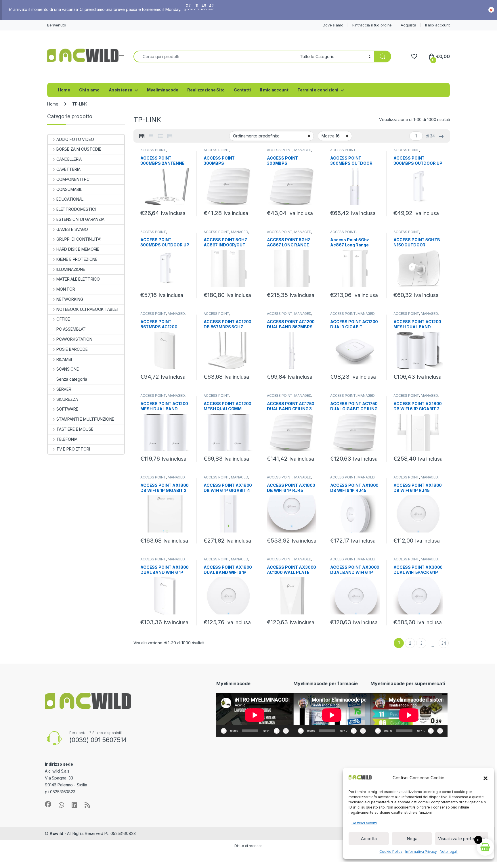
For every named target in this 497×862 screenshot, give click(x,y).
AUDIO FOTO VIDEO (75, 139)
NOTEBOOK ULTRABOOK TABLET (87, 309)
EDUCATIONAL (69, 199)
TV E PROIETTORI (73, 449)
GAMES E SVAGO (72, 229)
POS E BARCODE (72, 349)
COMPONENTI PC (72, 179)
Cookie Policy (390, 851)
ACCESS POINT (153, 150)
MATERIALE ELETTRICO (78, 279)
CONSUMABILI (69, 189)
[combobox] (215, 56)
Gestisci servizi (364, 823)
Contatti (242, 89)
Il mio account (437, 25)
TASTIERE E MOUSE (74, 429)
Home (64, 89)
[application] (254, 715)
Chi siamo (89, 89)
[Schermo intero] (286, 731)
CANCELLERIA (69, 159)
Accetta (369, 838)
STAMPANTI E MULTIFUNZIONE (85, 419)
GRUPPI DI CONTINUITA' (79, 239)
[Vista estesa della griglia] (151, 136)
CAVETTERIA (68, 169)
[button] (485, 778)
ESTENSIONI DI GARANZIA (80, 219)
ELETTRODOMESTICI (76, 209)
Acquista (408, 25)
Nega (412, 838)
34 (443, 643)
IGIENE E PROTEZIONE (77, 259)
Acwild (56, 833)
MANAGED (302, 150)
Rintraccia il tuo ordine (372, 25)
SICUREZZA (67, 399)
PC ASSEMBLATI (71, 329)
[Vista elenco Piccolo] (169, 136)
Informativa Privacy (421, 851)
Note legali (449, 851)
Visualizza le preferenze (461, 838)
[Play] (224, 731)
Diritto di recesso (248, 846)
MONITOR (65, 289)
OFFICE (63, 319)
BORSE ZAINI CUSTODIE (78, 149)
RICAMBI (64, 359)
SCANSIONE (67, 369)
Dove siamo (333, 25)
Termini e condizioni (317, 89)
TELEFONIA (66, 439)
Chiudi (491, 10)
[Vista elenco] (160, 136)
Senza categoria (71, 379)
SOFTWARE (67, 409)
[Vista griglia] (141, 136)
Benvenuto (56, 25)
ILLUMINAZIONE (70, 269)
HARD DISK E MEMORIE (77, 249)
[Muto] (277, 731)
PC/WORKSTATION (74, 339)
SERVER (63, 389)
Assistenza (120, 89)
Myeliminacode (162, 89)
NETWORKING (69, 299)
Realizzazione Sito (205, 89)
